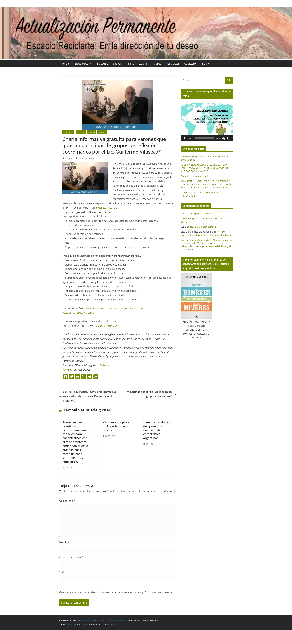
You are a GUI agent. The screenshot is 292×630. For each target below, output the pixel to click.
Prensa (205, 63)
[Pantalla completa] (228, 138)
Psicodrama (81, 63)
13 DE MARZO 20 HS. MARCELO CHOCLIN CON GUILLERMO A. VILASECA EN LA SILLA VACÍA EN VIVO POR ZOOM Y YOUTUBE (204, 168)
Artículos (81, 132)
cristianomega (188, 218)
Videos (157, 63)
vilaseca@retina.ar (107, 207)
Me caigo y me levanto (200, 213)
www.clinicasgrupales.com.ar (79, 312)
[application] (207, 121)
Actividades (172, 63)
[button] (89, 64)
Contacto (190, 63)
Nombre (65, 542)
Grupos (117, 63)
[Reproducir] (184, 138)
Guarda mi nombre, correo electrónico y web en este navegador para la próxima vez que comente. (115, 592)
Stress (130, 63)
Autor (65, 63)
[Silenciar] (223, 138)
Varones (144, 63)
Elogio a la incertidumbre (203, 226)
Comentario (67, 500)
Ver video (67, 369)
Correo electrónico (71, 557)
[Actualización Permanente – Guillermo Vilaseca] (146, 9)
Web (61, 571)
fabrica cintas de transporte (195, 239)
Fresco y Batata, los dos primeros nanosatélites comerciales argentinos (157, 430)
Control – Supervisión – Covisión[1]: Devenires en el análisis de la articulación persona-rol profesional (89, 396)
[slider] (204, 138)
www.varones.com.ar (134, 308)
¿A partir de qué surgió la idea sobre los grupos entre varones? (149, 394)
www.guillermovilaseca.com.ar (103, 308)
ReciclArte (102, 63)
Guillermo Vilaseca (86, 158)
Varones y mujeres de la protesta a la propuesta (116, 426)
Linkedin (104, 365)
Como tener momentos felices (196, 176)
